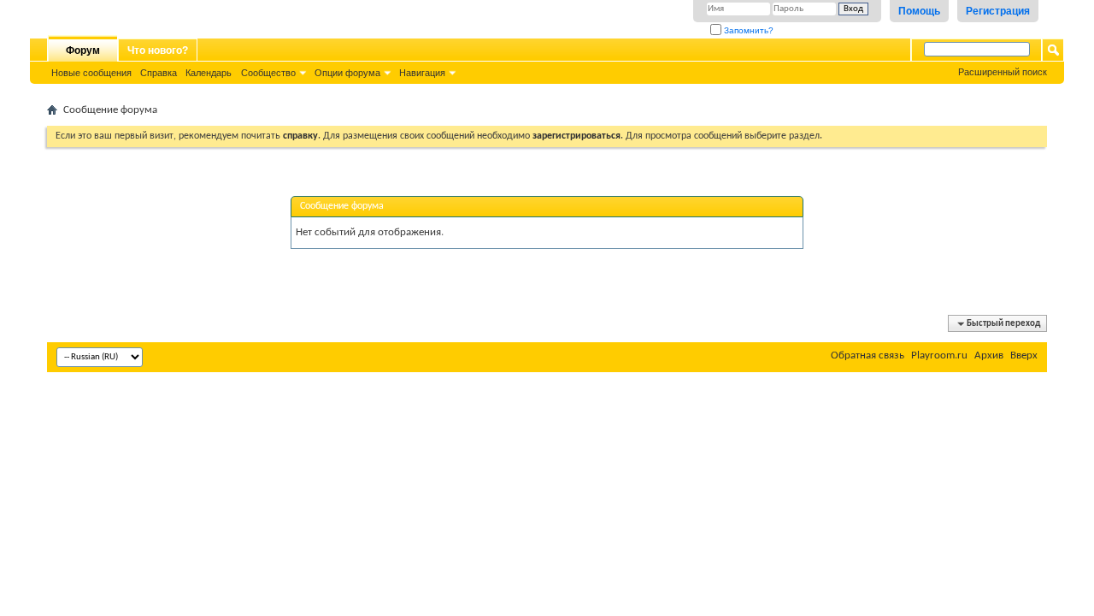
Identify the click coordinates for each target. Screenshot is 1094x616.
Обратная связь (867, 355)
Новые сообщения (91, 73)
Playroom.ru (939, 355)
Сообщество (268, 73)
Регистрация (998, 11)
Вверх (1024, 355)
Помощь (919, 11)
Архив (988, 355)
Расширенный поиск (1002, 72)
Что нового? (157, 50)
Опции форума (347, 73)
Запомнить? (747, 30)
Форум (83, 50)
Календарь (208, 73)
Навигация (422, 73)
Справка (158, 73)
